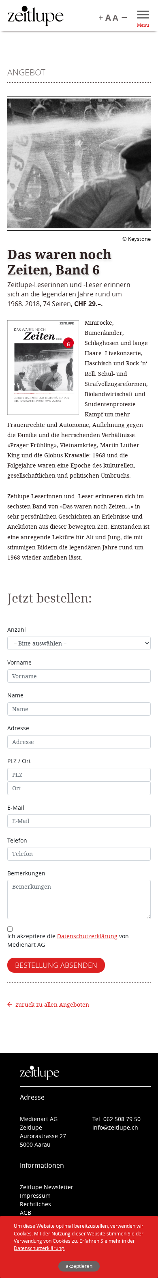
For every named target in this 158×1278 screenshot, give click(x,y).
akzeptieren (79, 1266)
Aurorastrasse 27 (43, 1136)
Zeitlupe (35, 17)
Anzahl (16, 629)
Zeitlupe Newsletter (46, 1187)
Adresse (18, 728)
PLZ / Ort (19, 761)
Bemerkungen (26, 873)
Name (15, 695)
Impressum (35, 1195)
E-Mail (15, 807)
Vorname (19, 662)
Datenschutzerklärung (87, 936)
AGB (25, 1212)
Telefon (17, 840)
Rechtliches (35, 1204)
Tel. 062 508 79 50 (116, 1119)
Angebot (26, 72)
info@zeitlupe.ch (115, 1127)
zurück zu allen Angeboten (52, 1004)
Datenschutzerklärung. (39, 1248)
